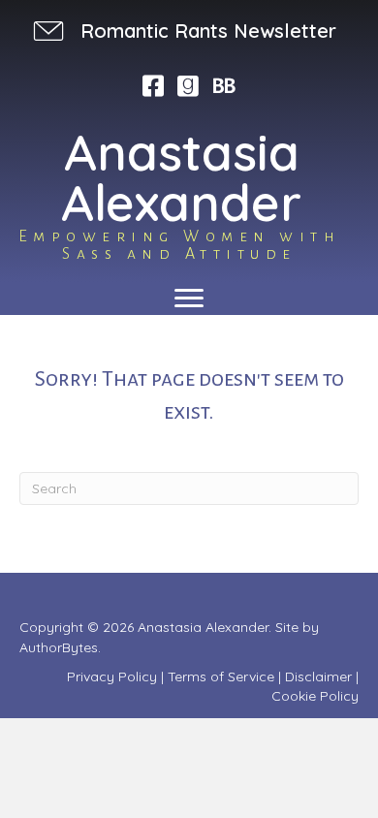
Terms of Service (221, 676)
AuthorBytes (58, 647)
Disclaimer (318, 676)
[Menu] (189, 298)
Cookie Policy (315, 696)
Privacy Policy (112, 676)
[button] (182, 30)
